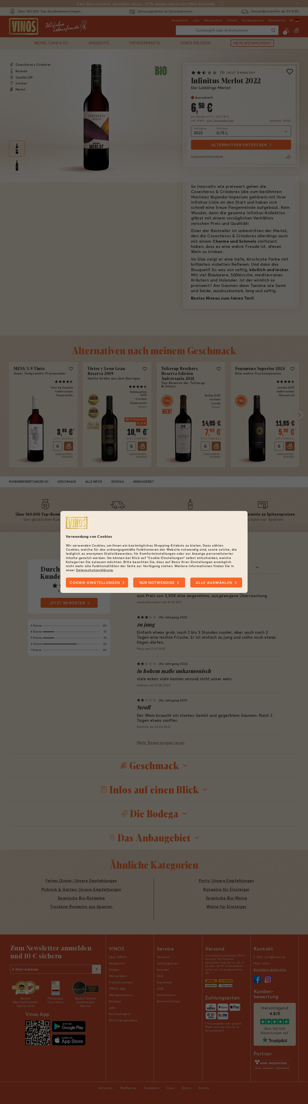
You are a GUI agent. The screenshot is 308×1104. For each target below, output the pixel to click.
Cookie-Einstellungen (94, 582)
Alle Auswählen (214, 582)
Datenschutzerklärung (94, 570)
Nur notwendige (157, 582)
